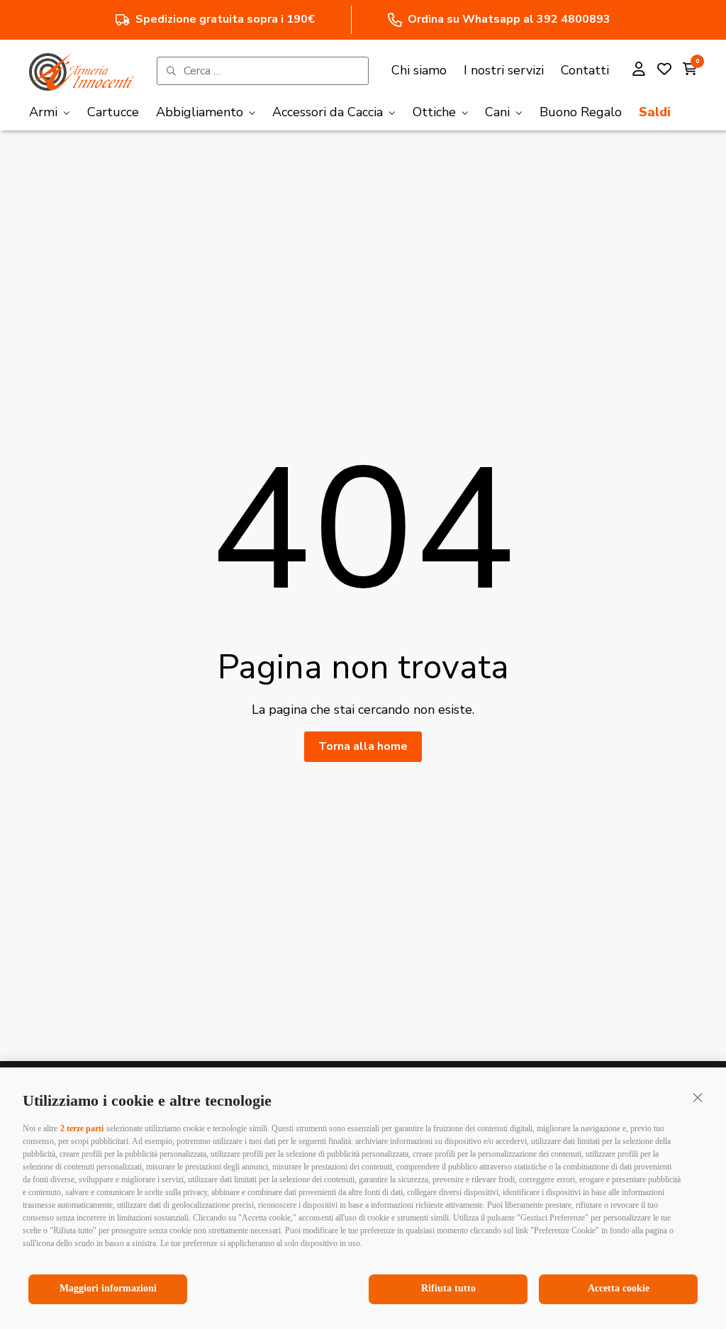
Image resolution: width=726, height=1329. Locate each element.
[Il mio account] (639, 71)
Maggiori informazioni (108, 1288)
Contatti (585, 70)
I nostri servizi (504, 70)
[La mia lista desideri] (664, 71)
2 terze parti (82, 1128)
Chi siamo (419, 70)
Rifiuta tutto (448, 1288)
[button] (697, 1097)
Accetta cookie (618, 1288)
